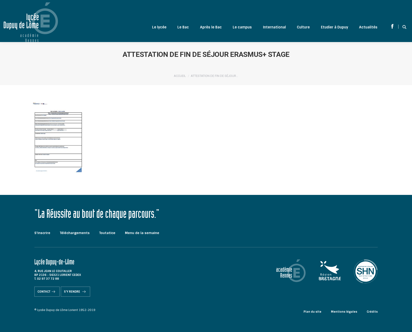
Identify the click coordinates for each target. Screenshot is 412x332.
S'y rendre (72, 292)
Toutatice (107, 233)
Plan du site (312, 312)
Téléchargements (75, 233)
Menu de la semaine (142, 233)
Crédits (372, 312)
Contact (43, 292)
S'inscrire (42, 233)
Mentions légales (344, 312)
